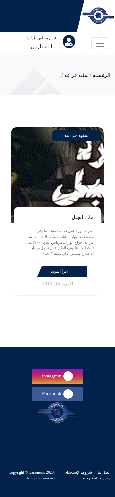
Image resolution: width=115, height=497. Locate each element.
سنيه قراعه (76, 75)
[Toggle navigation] (100, 43)
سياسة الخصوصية (96, 478)
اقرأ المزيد (60, 271)
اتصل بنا (103, 472)
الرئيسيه (101, 75)
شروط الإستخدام (78, 472)
